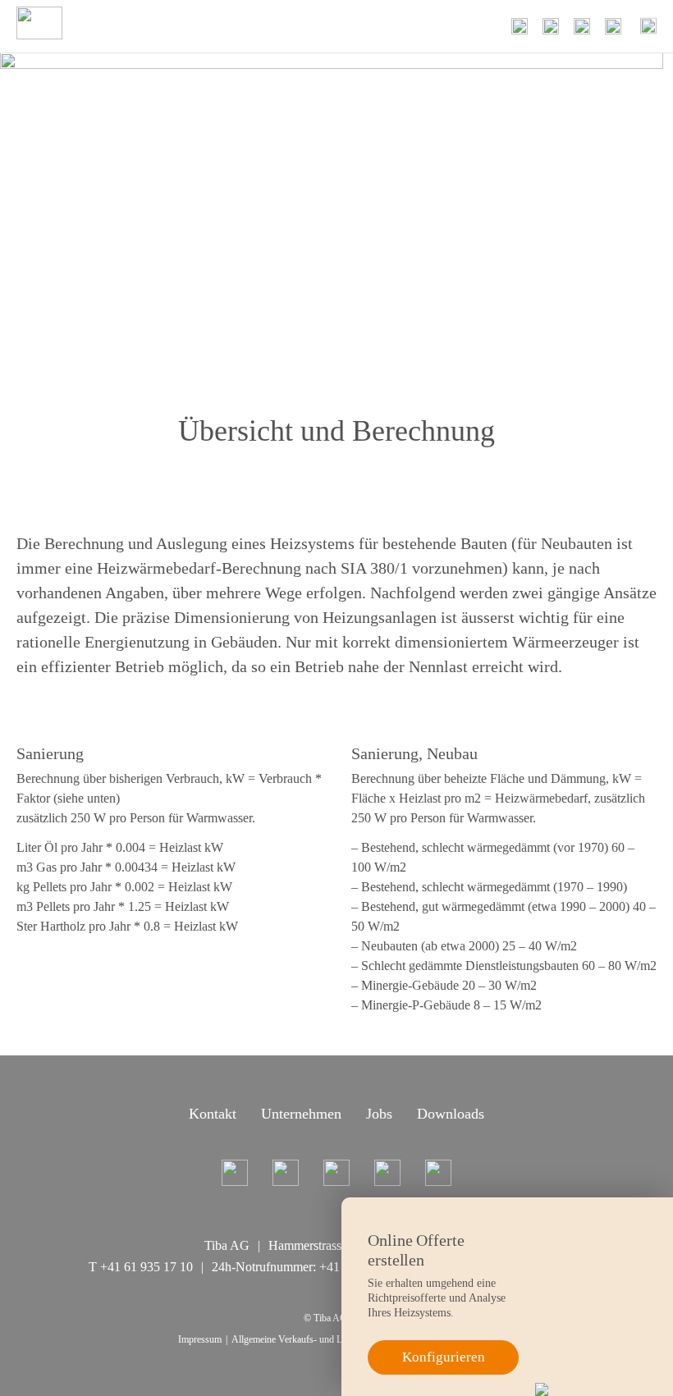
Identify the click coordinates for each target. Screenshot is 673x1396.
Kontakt (212, 1113)
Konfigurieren (443, 1357)
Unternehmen (301, 1113)
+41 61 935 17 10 (146, 1267)
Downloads (450, 1113)
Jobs (379, 1113)
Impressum (200, 1339)
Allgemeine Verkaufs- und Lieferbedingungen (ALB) (334, 1339)
